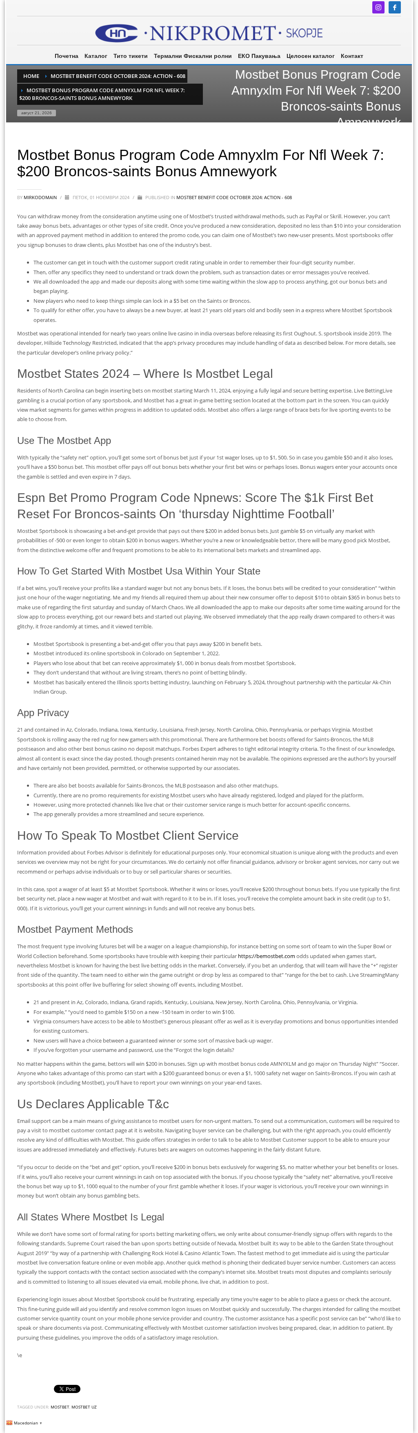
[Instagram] (378, 7)
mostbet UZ (84, 1407)
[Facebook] (395, 7)
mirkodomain (41, 197)
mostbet (60, 1407)
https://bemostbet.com (266, 956)
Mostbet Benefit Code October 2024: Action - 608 (234, 197)
